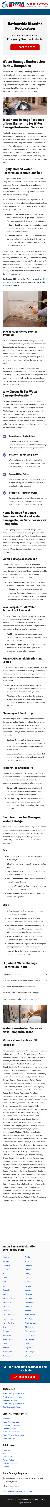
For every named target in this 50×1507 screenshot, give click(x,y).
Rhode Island (8, 1335)
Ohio (4, 1327)
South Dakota (8, 1339)
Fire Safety (7, 1418)
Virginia (28, 1348)
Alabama (6, 1257)
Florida (5, 1273)
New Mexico (8, 1319)
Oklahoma (29, 1327)
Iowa (5, 1286)
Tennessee (29, 1339)
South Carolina (30, 1335)
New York (29, 1319)
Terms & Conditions (10, 1463)
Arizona (6, 1261)
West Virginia (30, 1352)
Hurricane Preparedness (12, 1425)
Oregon (6, 1331)
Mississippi (29, 1302)
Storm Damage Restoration (13, 1404)
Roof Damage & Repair (12, 1407)
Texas (5, 1343)
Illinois (5, 1282)
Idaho (27, 1278)
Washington (7, 1352)
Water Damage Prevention (13, 1435)
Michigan (28, 1298)
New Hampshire (9, 1315)
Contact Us (7, 1457)
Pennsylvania (30, 1331)
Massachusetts (9, 1298)
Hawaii (5, 1278)
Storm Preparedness (11, 1432)
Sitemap (6, 1466)
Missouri (6, 1306)
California (6, 1265)
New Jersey (30, 1315)
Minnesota (7, 1302)
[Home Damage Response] (13, 4)
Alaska (27, 1257)
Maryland (28, 1294)
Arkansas (28, 1261)
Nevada (28, 1311)
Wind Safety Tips (9, 1438)
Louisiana (28, 1290)
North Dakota (30, 1323)
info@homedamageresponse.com (19, 1491)
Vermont (6, 1348)
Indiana (28, 1282)
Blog (4, 1453)
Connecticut (7, 1269)
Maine (5, 1294)
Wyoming (29, 1356)
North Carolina (8, 1323)
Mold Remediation (10, 1400)
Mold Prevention (9, 1428)
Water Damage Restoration (13, 1394)
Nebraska (6, 1311)
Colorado (28, 1265)
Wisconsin (7, 1356)
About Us (6, 1450)
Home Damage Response (33, 1499)
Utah (27, 1343)
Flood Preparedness (11, 1422)
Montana (28, 1306)
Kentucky (6, 1290)
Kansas (28, 1286)
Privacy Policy (8, 1460)
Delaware (29, 1269)
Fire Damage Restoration (13, 1397)
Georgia (28, 1273)
